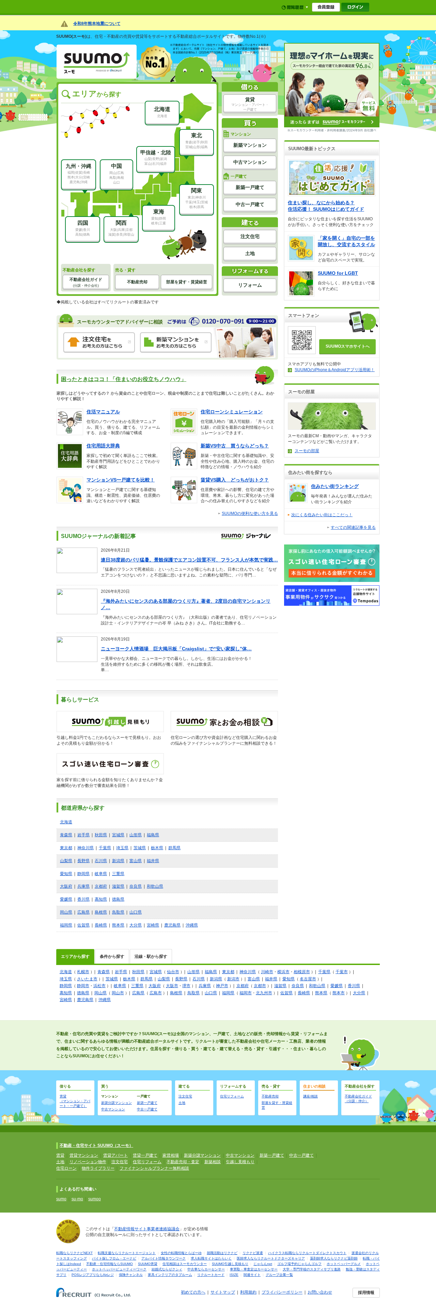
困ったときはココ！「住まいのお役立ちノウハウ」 (123, 379)
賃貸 (250, 104)
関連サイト (252, 1275)
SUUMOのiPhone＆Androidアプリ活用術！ (335, 369)
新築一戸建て (250, 187)
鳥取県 (118, 912)
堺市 (186, 985)
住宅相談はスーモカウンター (184, 1264)
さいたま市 (87, 979)
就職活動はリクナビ (222, 1253)
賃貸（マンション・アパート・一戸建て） (75, 1101)
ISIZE (234, 1275)
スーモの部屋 (307, 450)
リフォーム (250, 285)
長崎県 (101, 925)
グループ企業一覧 (279, 1275)
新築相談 (212, 1161)
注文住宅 (250, 236)
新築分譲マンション (116, 1103)
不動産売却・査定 (183, 1161)
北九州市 (264, 993)
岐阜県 (101, 873)
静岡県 (83, 873)
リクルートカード (210, 1275)
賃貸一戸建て (145, 1155)
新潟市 (233, 979)
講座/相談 (310, 1096)
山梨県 (66, 860)
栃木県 (157, 847)
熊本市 (338, 993)
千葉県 (105, 847)
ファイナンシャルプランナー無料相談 (154, 1168)
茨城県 (140, 847)
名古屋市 (308, 979)
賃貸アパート (115, 1155)
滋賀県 (118, 886)
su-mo (77, 1199)
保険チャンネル (131, 1275)
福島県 (153, 835)
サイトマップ (223, 1292)
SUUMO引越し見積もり (230, 1264)
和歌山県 (155, 886)
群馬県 (174, 847)
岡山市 (118, 993)
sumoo (94, 1199)
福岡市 (245, 993)
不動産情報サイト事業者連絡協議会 (147, 1229)
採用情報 (366, 1292)
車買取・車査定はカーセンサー (254, 1269)
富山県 (135, 860)
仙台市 (173, 971)
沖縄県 (192, 925)
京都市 (260, 985)
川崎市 (267, 971)
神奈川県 (85, 847)
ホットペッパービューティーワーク (119, 1269)
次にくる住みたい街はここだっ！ (322, 514)
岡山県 (66, 912)
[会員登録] (326, 7)
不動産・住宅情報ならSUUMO (109, 1264)
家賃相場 (170, 1155)
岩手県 (83, 835)
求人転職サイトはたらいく (211, 1258)
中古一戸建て (250, 204)
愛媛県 (66, 899)
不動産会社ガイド (85, 282)
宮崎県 (153, 925)
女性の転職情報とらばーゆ (181, 1253)
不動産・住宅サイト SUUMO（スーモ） (96, 1145)
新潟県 (118, 860)
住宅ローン (66, 1168)
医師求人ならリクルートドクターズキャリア (271, 1258)
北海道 (66, 822)
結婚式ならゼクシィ (167, 1269)
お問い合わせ (320, 1292)
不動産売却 (137, 282)
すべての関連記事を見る (353, 527)
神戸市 (222, 985)
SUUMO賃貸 (147, 1264)
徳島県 (118, 899)
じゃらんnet (262, 1264)
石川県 (101, 860)
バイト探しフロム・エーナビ (114, 1258)
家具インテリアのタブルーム (170, 1275)
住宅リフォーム (232, 1096)
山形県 (135, 835)
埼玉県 (122, 847)
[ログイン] (355, 7)
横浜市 (283, 971)
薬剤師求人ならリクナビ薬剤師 (334, 1258)
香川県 (83, 899)
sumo (61, 1199)
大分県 (135, 925)
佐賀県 (83, 925)
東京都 (66, 847)
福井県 (153, 860)
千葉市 (342, 971)
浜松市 (99, 985)
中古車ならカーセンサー (206, 1269)
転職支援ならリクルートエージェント (127, 1253)
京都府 (101, 886)
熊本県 (118, 925)
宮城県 (118, 835)
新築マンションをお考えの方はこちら (176, 342)
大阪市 (172, 985)
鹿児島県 (172, 925)
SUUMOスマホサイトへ (348, 346)
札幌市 (83, 971)
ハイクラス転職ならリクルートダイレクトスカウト (307, 1253)
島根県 (101, 912)
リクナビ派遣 (253, 1253)
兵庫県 (83, 886)
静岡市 (83, 985)
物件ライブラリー (98, 1168)
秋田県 (101, 835)
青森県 (66, 835)
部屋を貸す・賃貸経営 (186, 282)
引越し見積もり (240, 1161)
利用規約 (248, 1292)
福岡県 (66, 925)
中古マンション (113, 1109)
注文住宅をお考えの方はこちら (99, 342)
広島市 (156, 993)
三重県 (118, 873)
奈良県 (135, 886)
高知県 (101, 899)
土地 (250, 253)
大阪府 (66, 886)
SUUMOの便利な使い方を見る (250, 513)
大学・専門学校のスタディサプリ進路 (312, 1269)
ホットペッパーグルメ (344, 1264)
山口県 (135, 912)
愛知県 (66, 873)
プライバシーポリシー (282, 1292)
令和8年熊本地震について (97, 23)
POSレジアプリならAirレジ (93, 1275)
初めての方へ (193, 1292)
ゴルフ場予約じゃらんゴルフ (299, 1264)
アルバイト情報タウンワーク (163, 1258)
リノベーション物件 (87, 1161)
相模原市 (302, 971)
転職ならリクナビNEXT (74, 1253)
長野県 (83, 860)
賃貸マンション (83, 1155)
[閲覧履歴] (295, 7)
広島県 (83, 912)
